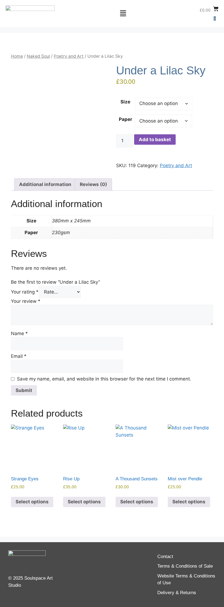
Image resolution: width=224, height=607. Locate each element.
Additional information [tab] (45, 184)
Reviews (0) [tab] (93, 184)
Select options (32, 501)
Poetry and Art (69, 56)
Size (125, 101)
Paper (125, 119)
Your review (25, 301)
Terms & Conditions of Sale (185, 566)
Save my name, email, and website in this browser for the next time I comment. (104, 379)
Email (18, 356)
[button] (122, 13)
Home (17, 56)
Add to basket (155, 139)
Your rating (25, 292)
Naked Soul (38, 56)
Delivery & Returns (176, 592)
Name (19, 333)
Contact (165, 556)
